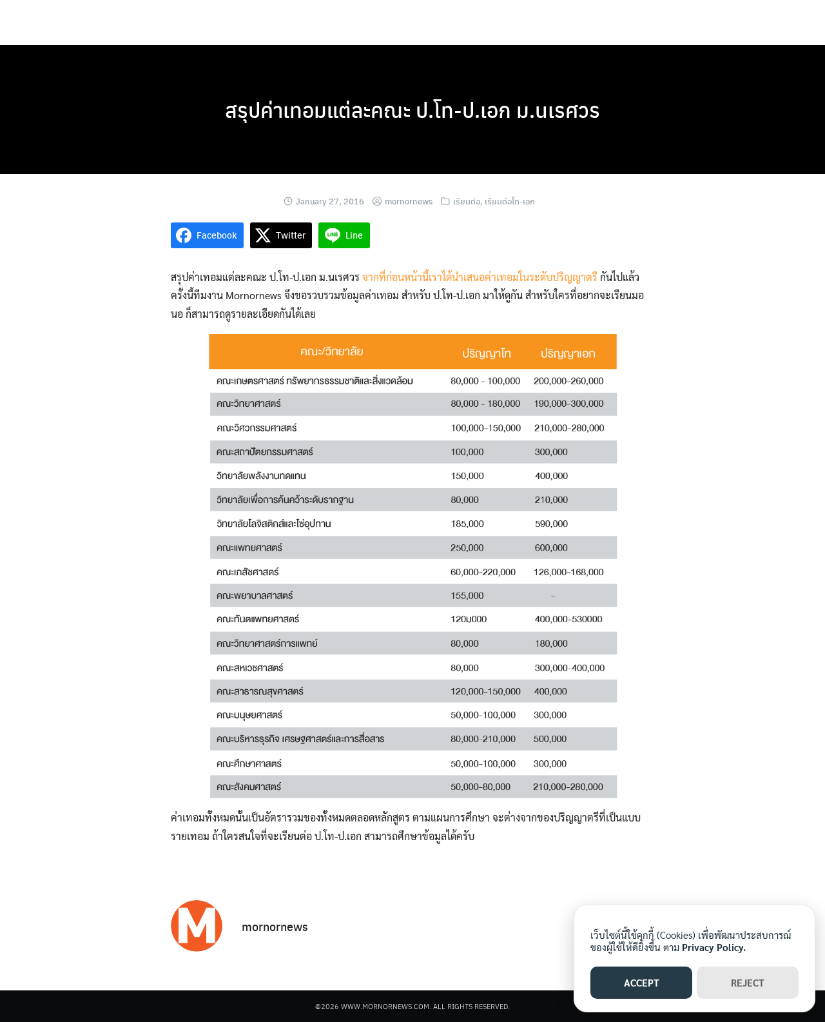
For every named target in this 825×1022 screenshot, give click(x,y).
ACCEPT (641, 982)
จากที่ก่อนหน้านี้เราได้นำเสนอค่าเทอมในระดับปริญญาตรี (479, 277)
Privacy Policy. (714, 947)
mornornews (408, 201)
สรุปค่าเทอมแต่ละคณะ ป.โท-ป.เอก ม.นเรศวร (412, 109)
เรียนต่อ (466, 201)
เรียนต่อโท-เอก (510, 201)
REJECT (747, 982)
